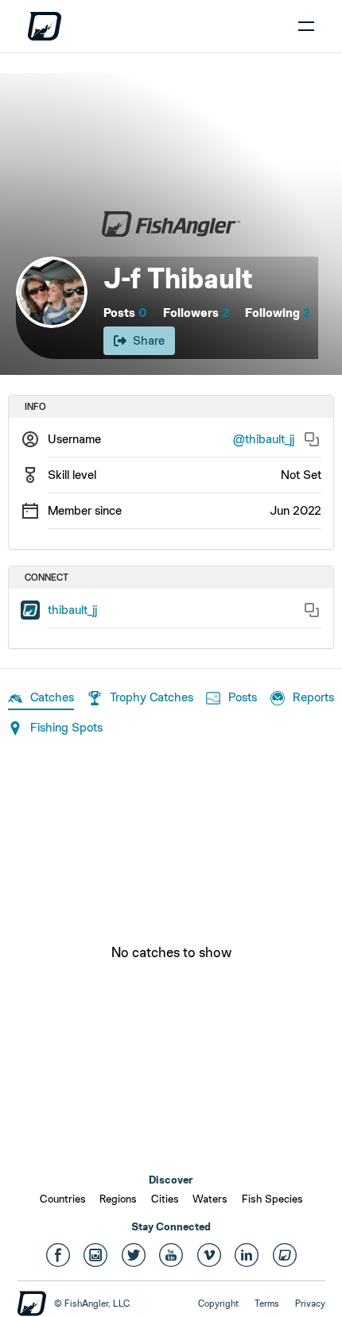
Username (74, 439)
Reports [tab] (313, 697)
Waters (209, 1198)
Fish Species (272, 1198)
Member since (85, 510)
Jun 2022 (295, 510)
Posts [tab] (242, 697)
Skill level (72, 474)
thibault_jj (72, 609)
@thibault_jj (263, 439)
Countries (63, 1198)
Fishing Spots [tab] (66, 727)
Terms (267, 1303)
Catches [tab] (52, 697)
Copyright (218, 1303)
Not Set (301, 474)
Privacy (310, 1303)
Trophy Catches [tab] (151, 697)
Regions (118, 1198)
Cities (165, 1198)
